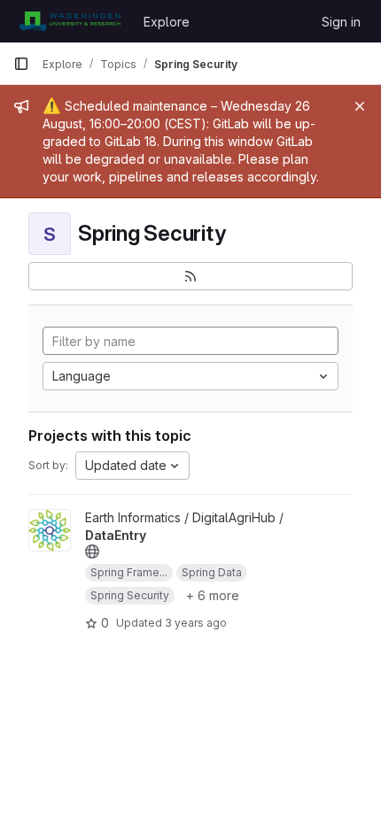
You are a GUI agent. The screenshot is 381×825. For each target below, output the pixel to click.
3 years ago (196, 622)
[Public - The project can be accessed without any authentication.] (92, 551)
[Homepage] (69, 21)
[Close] (359, 106)
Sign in (341, 21)
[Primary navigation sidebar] (21, 64)
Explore (167, 21)
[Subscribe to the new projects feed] (190, 276)
